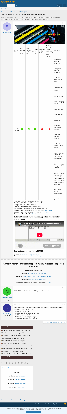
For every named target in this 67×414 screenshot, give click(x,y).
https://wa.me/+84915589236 (37, 279)
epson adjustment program (53, 17)
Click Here (48, 283)
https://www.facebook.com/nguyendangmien (34, 256)
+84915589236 (20, 387)
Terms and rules (42, 404)
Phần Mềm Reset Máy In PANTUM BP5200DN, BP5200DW (20, 330)
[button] (24, 5)
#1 (64, 23)
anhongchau (5, 17)
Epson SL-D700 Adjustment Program (13, 338)
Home (4, 6)
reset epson (35, 19)
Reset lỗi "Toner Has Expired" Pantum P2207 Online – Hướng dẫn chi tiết (24, 346)
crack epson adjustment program (28, 17)
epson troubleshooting (25, 19)
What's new (19, 6)
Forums (10, 6)
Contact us (34, 404)
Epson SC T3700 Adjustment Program (13, 341)
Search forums (11, 9)
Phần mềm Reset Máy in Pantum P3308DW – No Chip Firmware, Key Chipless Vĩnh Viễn (28, 354)
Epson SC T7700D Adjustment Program (14, 343)
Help (57, 404)
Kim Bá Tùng (7, 314)
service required (43, 19)
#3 (64, 304)
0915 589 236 (21, 376)
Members (30, 6)
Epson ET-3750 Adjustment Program (13, 351)
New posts (3, 9)
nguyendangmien (20, 379)
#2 (64, 288)
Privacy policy (51, 404)
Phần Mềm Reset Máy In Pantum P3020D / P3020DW (18, 348)
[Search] (64, 5)
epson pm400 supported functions (9, 19)
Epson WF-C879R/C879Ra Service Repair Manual (16, 335)
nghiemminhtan (7, 298)
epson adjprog (41, 17)
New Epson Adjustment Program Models (14, 333)
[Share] (62, 23)
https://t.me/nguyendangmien (30, 254)
